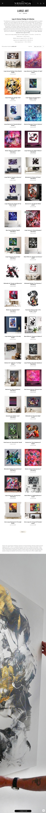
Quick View (13, 59)
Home (20, 13)
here (29, 31)
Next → (23, 531)
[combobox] (38, 46)
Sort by (30, 46)
